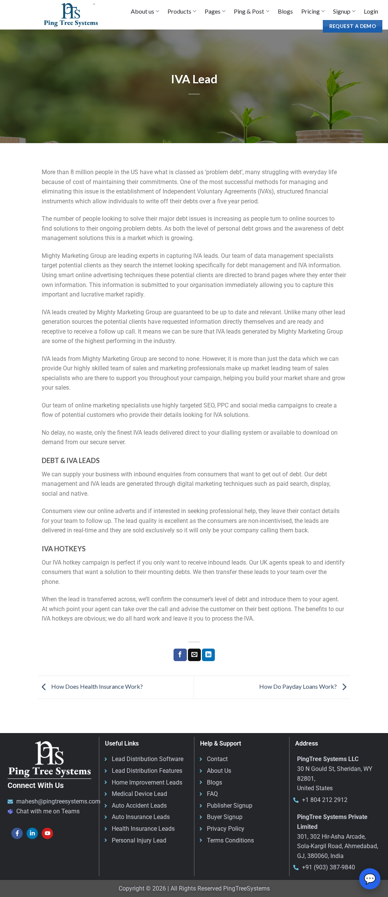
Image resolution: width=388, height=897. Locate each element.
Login (371, 11)
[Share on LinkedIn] (208, 655)
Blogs (285, 11)
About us (142, 11)
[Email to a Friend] (194, 655)
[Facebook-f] (17, 833)
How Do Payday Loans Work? (298, 686)
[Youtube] (47, 833)
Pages (213, 11)
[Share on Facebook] (180, 655)
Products (179, 11)
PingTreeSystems (246, 888)
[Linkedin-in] (32, 833)
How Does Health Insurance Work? (96, 686)
